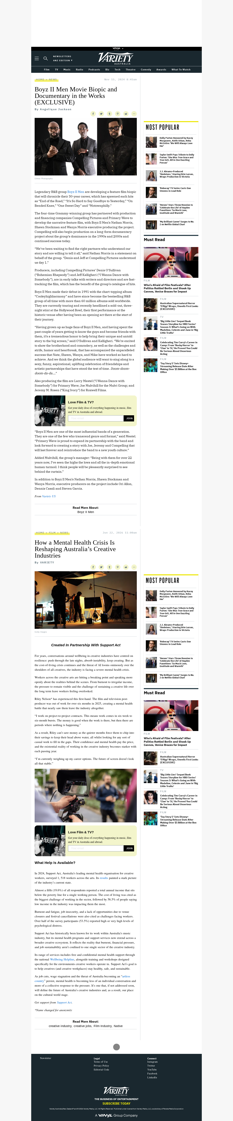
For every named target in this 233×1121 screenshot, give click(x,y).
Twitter (151, 1065)
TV (162, 317)
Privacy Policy (101, 1065)
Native (118, 1026)
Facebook (152, 1073)
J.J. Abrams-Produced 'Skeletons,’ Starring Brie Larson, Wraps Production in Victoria (177, 174)
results (104, 878)
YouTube (152, 1069)
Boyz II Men (75, 192)
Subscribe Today (116, 1103)
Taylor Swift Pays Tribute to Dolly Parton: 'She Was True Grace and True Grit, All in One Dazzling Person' (177, 158)
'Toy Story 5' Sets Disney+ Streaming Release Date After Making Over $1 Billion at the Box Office (178, 368)
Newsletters (62, 56)
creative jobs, (83, 1026)
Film (147, 280)
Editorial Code (101, 1069)
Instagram (152, 1061)
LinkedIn (152, 1077)
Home (40, 79)
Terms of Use (101, 1061)
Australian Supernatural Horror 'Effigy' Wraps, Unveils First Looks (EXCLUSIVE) (179, 306)
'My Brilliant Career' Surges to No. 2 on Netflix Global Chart (177, 223)
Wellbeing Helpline (62, 959)
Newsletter (45, 1058)
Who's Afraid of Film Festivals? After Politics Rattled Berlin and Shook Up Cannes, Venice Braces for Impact (167, 288)
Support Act (64, 1002)
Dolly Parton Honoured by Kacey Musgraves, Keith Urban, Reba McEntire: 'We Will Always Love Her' (176, 142)
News (53, 79)
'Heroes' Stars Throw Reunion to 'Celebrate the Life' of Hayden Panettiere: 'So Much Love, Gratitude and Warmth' (176, 209)
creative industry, (60, 1026)
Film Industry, (103, 1026)
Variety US (49, 496)
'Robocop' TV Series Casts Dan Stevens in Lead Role (175, 189)
